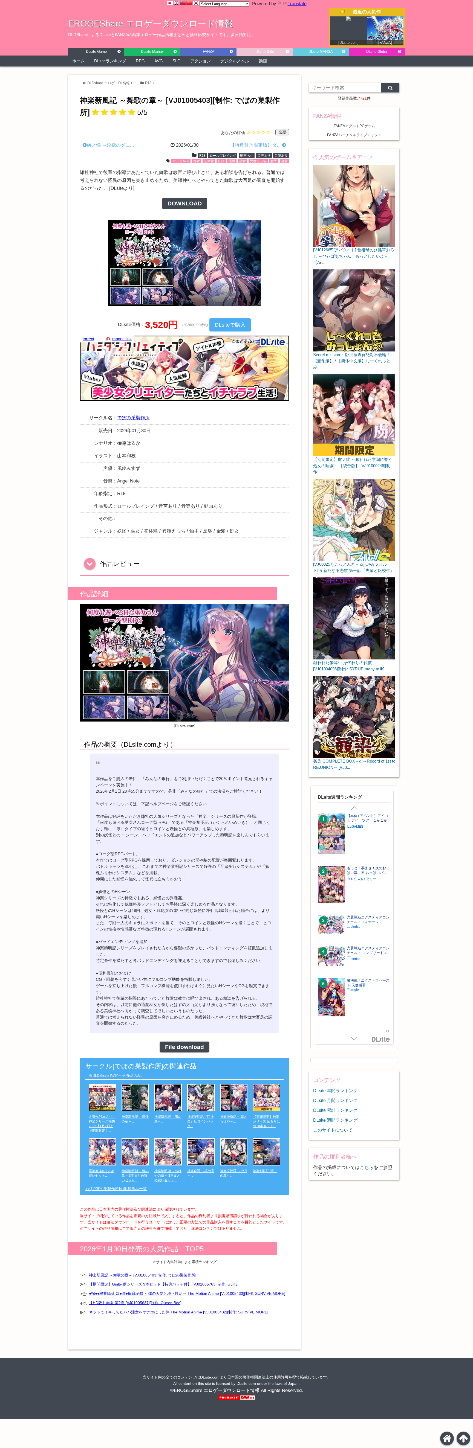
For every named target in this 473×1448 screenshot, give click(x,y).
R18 (148, 83)
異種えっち (258, 161)
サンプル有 (181, 161)
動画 (263, 61)
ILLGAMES (355, 826)
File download (184, 1047)
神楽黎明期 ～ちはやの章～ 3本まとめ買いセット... (167, 1175)
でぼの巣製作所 (133, 417)
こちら (367, 1167)
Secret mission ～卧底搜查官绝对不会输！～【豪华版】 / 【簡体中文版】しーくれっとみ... (353, 360)
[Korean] (196, 3)
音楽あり (281, 156)
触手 (273, 161)
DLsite (381, 1039)
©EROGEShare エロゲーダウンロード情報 (214, 1390)
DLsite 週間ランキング (335, 1120)
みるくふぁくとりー (361, 878)
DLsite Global (377, 52)
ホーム (78, 61)
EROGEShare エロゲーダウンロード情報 (150, 23)
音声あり (263, 156)
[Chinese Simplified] (189, 3)
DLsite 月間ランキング (335, 1100)
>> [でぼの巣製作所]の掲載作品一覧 (116, 1189)
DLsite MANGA (320, 52)
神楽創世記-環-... (265, 1171)
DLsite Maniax (152, 52)
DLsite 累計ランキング (335, 1110)
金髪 (284, 161)
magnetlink (122, 339)
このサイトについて (333, 1129)
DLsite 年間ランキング (335, 1090)
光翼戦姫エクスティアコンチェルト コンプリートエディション (368, 953)
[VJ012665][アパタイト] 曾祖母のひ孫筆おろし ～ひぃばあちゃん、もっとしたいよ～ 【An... (353, 256)
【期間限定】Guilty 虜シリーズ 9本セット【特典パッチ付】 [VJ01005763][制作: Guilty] (163, 1284)
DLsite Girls (264, 52)
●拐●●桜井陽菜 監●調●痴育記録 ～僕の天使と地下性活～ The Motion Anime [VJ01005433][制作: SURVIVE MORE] (187, 1293)
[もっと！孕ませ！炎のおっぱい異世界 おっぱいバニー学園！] (331, 885)
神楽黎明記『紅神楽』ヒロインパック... (200, 1121)
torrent (88, 339)
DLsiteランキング (110, 61)
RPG (140, 61)
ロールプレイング (223, 156)
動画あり (246, 156)
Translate (297, 3)
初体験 (209, 161)
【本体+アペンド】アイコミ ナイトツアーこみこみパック (367, 820)
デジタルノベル (234, 61)
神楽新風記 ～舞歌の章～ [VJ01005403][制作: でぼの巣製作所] (142, 1275)
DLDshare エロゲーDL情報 (108, 83)
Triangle (353, 989)
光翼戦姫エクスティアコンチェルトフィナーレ (368, 919)
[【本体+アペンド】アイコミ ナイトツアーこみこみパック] (331, 834)
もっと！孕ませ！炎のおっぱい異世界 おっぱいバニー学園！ (368, 873)
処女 (196, 161)
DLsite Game (96, 52)
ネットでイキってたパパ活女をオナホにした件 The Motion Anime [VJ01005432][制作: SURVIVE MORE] (178, 1312)
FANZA (208, 52)
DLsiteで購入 (230, 325)
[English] (176, 3)
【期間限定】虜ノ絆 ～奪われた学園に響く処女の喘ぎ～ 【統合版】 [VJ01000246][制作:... (352, 465)
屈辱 (232, 161)
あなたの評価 (233, 132)
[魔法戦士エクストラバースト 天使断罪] (331, 998)
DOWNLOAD (185, 203)
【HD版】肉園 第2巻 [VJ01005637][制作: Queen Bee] (135, 1303)
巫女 (242, 161)
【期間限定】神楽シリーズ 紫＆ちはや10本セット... (266, 1121)
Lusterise (353, 926)
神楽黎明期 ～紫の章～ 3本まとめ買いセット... (135, 1175)
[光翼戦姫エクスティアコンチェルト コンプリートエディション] (331, 956)
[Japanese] (170, 3)
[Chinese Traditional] (183, 3)
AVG (158, 61)
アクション (200, 61)
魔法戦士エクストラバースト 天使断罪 (368, 982)
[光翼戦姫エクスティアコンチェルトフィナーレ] (331, 925)
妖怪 (221, 161)
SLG (176, 61)
